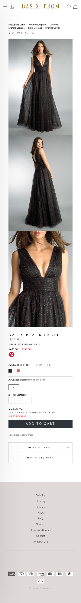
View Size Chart (39, 447)
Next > (33, 33)
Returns (41, 507)
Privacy (40, 513)
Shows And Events (41, 530)
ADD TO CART (40, 423)
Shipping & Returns (39, 457)
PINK (48, 365)
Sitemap (40, 524)
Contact (40, 536)
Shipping (40, 501)
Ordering (40, 495)
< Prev (26, 33)
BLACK (39, 365)
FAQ (40, 519)
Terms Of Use (40, 542)
